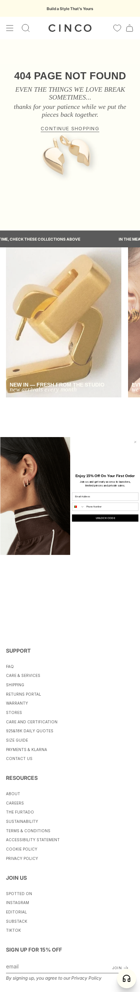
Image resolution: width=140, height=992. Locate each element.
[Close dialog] (135, 442)
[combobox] (78, 507)
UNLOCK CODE (105, 518)
